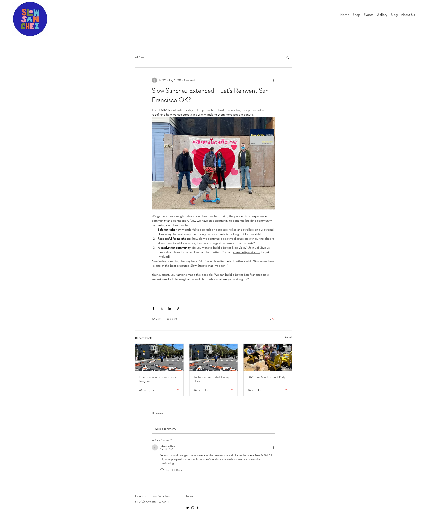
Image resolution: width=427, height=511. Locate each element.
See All (288, 337)
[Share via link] (177, 308)
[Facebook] (197, 507)
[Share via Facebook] (153, 308)
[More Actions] (273, 447)
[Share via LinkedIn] (169, 308)
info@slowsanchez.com (152, 501)
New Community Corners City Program (157, 379)
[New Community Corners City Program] (159, 357)
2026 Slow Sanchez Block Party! (267, 377)
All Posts (139, 57)
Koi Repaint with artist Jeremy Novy (211, 379)
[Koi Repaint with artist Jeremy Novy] (213, 357)
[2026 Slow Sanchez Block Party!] (268, 357)
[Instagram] (192, 507)
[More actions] (273, 80)
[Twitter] (187, 507)
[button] (287, 57)
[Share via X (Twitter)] (161, 308)
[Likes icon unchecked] (162, 470)
